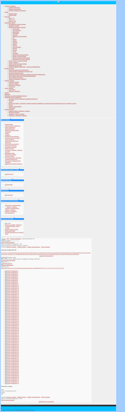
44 (36, 254)
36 (10, 254)
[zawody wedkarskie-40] (12, 331)
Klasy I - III (11, 18)
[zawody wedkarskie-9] (11, 283)
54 (70, 254)
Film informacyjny (9, 213)
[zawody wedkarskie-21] (12, 302)
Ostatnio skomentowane (33, 247)
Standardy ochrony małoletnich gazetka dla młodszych (23, 99)
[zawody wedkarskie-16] (12, 294)
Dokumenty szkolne (10, 23)
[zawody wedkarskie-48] (12, 344)
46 (43, 254)
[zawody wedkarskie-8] (11, 282)
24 (60, 253)
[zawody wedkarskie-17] (12, 296)
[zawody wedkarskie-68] (12, 375)
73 (51, 268)
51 (60, 254)
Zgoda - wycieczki (13, 62)
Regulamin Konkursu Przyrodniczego (19, 70)
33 (89, 253)
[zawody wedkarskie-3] (11, 274)
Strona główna (9, 124)
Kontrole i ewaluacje (10, 6)
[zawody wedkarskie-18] (12, 297)
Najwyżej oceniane (11, 247)
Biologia (15, 48)
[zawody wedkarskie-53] (12, 352)
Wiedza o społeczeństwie (19, 56)
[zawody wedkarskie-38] (12, 328)
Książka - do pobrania (11, 211)
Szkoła (6, 12)
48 (50, 254)
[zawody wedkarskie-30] (12, 316)
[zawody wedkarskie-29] (12, 314)
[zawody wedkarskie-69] (12, 377)
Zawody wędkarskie (15, 239)
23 (56, 253)
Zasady (11, 102)
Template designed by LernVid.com (25, 410)
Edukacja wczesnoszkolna (20, 36)
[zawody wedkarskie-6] (11, 278)
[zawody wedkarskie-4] (11, 275)
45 (40, 254)
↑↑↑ (2, 408)
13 (23, 253)
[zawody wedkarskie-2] (11, 272)
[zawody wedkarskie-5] (11, 277)
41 (26, 254)
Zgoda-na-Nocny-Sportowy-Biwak (18, 64)
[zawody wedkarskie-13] (12, 289)
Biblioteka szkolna (10, 153)
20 (46, 253)
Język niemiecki (17, 47)
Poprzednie (12, 260)
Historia (15, 41)
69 (38, 268)
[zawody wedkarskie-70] (12, 378)
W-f (13, 38)
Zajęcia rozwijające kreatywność (21, 58)
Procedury (11, 100)
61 (11, 268)
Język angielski (17, 30)
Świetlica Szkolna (9, 80)
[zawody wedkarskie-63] (12, 367)
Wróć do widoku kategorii (8, 242)
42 (30, 254)
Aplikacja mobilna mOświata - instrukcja (19, 111)
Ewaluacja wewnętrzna (15, 9)
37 (13, 254)
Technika (15, 42)
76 (61, 268)
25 (63, 253)
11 (16, 253)
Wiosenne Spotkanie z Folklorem (17, 79)
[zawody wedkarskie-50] (12, 347)
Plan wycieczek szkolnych (12, 144)
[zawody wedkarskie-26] (12, 310)
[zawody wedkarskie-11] (12, 286)
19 (43, 253)
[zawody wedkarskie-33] (12, 321)
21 (50, 253)
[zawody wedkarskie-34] (12, 322)
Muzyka (15, 44)
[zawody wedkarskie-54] (46, 256)
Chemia (15, 50)
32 (86, 253)
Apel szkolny (12, 89)
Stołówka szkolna (9, 109)
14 (26, 253)
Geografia (15, 53)
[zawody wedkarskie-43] (12, 336)
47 (46, 254)
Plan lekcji (7, 16)
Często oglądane (45, 247)
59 (5, 268)
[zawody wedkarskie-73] (12, 383)
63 (18, 268)
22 (53, 253)
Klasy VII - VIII (12, 21)
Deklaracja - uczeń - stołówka (16, 114)
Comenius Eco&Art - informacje (13, 225)
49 (53, 254)
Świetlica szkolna (9, 156)
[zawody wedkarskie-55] (12, 355)
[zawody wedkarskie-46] (12, 341)
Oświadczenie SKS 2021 (15, 65)
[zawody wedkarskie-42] (12, 335)
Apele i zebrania (9, 88)
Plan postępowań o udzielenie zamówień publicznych (13, 158)
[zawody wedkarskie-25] (12, 308)
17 (36, 253)
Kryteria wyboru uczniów (11, 229)
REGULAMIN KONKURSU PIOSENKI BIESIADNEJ (22, 76)
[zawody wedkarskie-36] (12, 325)
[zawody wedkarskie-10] (12, 285)
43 (33, 254)
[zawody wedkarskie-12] (12, 288)
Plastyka (15, 45)
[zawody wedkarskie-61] (12, 364)
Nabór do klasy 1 (9, 148)
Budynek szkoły (13, 13)
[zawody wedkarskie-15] (12, 292)
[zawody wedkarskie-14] (12, 291)
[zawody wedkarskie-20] (12, 300)
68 (35, 268)
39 (20, 254)
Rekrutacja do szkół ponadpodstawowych (16, 96)
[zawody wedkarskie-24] (12, 307)
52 (63, 254)
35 (7, 254)
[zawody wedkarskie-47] (12, 342)
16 (33, 253)
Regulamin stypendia (10, 147)
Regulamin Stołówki (14, 112)
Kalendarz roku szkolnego (12, 136)
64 (21, 268)
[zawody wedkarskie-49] (12, 346)
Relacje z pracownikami (15, 106)
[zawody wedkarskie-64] (12, 369)
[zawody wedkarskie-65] (12, 371)
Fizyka (14, 51)
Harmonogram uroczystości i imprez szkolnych (12, 138)
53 (66, 254)
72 (48, 268)
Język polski (16, 29)
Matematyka (16, 32)
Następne (3, 265)
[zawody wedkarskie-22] (12, 303)
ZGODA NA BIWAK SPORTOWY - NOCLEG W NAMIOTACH (24, 67)
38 (16, 254)
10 (13, 253)
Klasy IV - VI (12, 19)
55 (73, 254)
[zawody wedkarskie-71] (12, 380)
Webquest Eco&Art (10, 231)
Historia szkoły (12, 15)
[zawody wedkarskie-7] (11, 280)
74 (55, 268)
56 (76, 254)
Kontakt (7, 92)
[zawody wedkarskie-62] (12, 366)
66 (28, 268)
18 (40, 253)
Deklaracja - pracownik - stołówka (18, 115)
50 (56, 254)
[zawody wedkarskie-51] (12, 349)
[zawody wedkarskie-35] (12, 324)
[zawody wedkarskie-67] (12, 374)
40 (23, 254)
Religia (14, 39)
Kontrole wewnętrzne (14, 7)
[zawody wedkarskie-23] (12, 305)
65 (25, 268)
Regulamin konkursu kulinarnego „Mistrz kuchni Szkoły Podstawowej (27, 74)
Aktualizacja (12, 108)
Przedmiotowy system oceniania (17, 24)
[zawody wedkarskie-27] (12, 311)
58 (2, 268)
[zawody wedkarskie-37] (12, 327)
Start (8, 239)
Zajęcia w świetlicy (14, 83)
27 (70, 253)
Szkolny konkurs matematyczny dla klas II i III (20, 71)
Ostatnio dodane (21, 247)
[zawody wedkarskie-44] (12, 338)
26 (66, 253)
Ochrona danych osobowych (12, 126)
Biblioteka (7, 94)
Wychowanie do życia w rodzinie (21, 59)
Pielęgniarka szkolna (10, 154)
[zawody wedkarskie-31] (12, 317)
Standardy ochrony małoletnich (13, 97)
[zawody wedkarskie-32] (12, 319)
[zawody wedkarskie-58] (12, 360)
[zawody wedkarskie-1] (11, 271)
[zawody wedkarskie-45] (12, 339)
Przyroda (15, 35)
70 (41, 268)
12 (20, 253)
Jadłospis (7, 135)
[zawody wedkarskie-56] (12, 356)
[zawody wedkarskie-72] (12, 381)
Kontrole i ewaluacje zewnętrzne (17, 10)
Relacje (11, 105)
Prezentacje (12, 86)
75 (58, 268)
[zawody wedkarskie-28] (12, 313)
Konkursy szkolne (9, 68)
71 (45, 268)
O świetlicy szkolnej (14, 82)
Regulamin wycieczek (11, 145)
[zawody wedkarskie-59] (12, 361)
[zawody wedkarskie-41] (12, 333)
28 (73, 253)
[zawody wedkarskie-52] (12, 350)
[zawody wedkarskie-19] (12, 299)
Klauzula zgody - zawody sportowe (18, 61)
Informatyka (16, 33)
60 (8, 268)
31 (83, 253)
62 (15, 268)
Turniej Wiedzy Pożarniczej (16, 77)
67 (31, 268)
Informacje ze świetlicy (15, 85)
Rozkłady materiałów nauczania (17, 27)
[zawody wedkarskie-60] (12, 363)
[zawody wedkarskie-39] (12, 330)
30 (79, 253)
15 (30, 253)
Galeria (7, 133)
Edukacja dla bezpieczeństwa (20, 55)
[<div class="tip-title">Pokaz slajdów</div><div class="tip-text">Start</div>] (3, 257)
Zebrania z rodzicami (14, 91)
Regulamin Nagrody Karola (16, 73)
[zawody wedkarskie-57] (12, 358)
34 (3, 254)
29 (76, 253)
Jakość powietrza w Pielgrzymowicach (10, 128)
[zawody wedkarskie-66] (12, 372)
